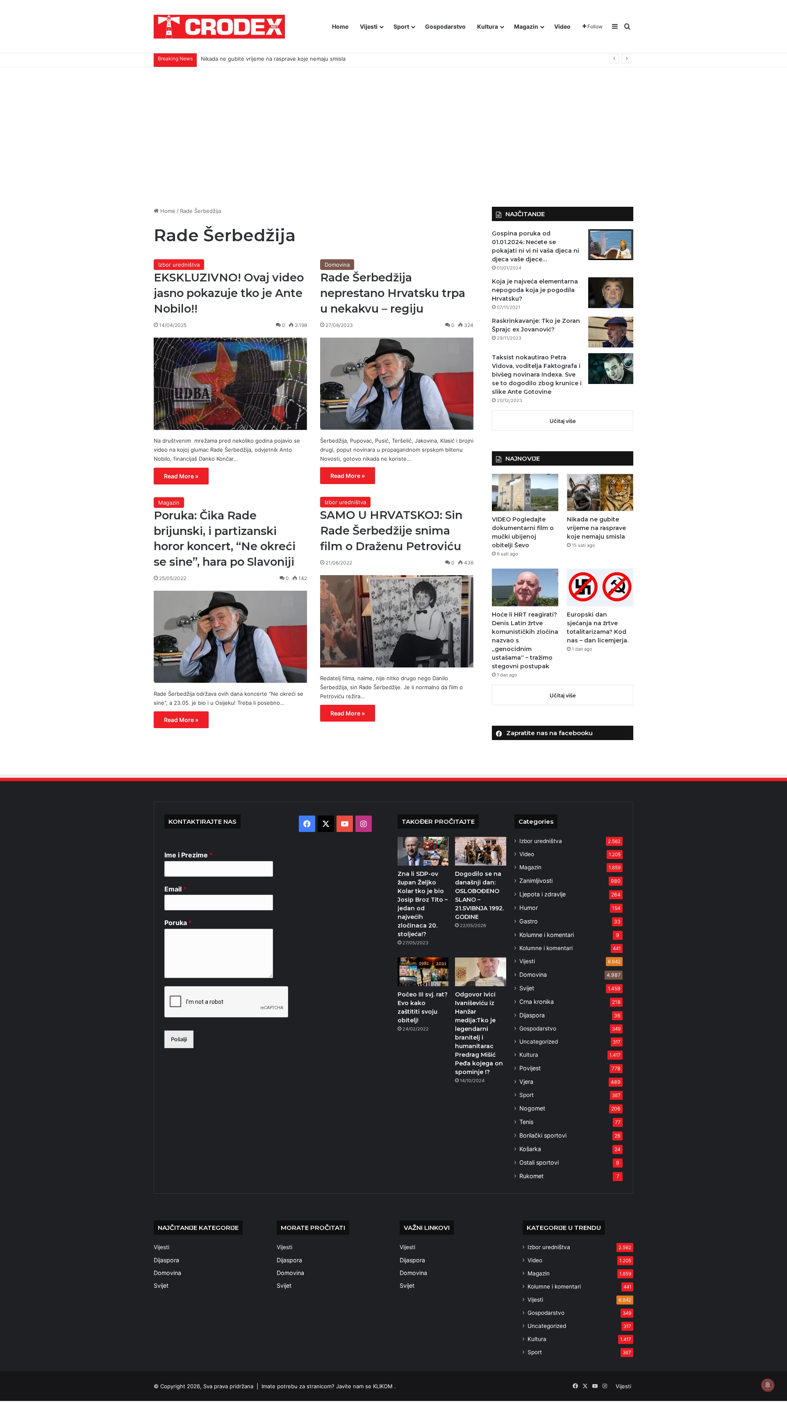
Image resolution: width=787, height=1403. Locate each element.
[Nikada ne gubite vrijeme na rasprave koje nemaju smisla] (600, 492)
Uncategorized (538, 1041)
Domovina (337, 264)
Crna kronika (536, 1001)
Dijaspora (532, 1015)
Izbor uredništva (179, 264)
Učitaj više (563, 421)
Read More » (181, 476)
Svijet (526, 988)
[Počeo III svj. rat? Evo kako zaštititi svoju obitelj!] (423, 971)
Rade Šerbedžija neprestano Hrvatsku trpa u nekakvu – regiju (392, 293)
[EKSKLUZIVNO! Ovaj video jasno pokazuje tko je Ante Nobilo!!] (230, 384)
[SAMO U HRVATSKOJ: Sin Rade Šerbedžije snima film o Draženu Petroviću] (396, 621)
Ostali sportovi (539, 1162)
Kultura (487, 26)
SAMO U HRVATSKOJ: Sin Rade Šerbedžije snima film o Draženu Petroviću (391, 530)
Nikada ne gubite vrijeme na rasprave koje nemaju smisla (596, 528)
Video (562, 26)
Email (175, 889)
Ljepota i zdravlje (542, 894)
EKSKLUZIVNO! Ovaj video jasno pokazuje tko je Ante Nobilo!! (229, 293)
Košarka (530, 1148)
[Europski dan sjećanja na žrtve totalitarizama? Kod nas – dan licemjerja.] (600, 587)
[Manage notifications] (767, 1385)
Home (340, 26)
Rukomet (531, 1175)
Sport (401, 26)
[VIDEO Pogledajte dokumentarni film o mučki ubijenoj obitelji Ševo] (525, 492)
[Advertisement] (393, 137)
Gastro (528, 921)
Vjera (526, 1081)
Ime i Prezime (188, 855)
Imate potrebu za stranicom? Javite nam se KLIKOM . (329, 1386)
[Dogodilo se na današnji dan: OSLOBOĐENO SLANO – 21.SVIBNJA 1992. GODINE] (480, 851)
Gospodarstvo (445, 26)
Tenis (526, 1121)
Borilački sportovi (542, 1135)
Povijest (530, 1068)
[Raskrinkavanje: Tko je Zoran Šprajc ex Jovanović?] (610, 332)
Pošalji (179, 1039)
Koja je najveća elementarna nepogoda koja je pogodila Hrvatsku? (535, 290)
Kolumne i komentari (546, 934)
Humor (528, 907)
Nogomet (532, 1108)
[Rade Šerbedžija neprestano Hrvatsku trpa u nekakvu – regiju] (396, 384)
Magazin (526, 26)
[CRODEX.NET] (219, 27)
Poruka (178, 923)
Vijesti (369, 26)
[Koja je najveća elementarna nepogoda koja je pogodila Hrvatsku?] (610, 292)
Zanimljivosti (536, 880)
